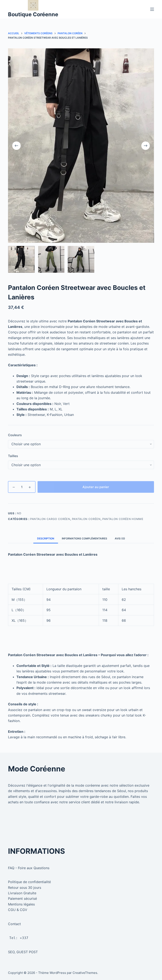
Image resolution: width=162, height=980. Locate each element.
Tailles (13, 456)
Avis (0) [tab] (120, 538)
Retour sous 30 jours (24, 887)
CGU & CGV (17, 910)
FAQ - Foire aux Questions (28, 868)
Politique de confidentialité (29, 882)
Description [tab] (45, 538)
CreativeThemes (85, 973)
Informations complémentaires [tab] (84, 538)
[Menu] (152, 9)
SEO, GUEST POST (23, 952)
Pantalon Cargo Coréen (50, 519)
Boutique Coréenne (33, 14)
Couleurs (15, 435)
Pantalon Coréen (86, 519)
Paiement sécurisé (22, 898)
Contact (14, 924)
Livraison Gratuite (22, 893)
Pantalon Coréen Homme (122, 519)
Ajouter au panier (95, 487)
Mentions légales (21, 904)
